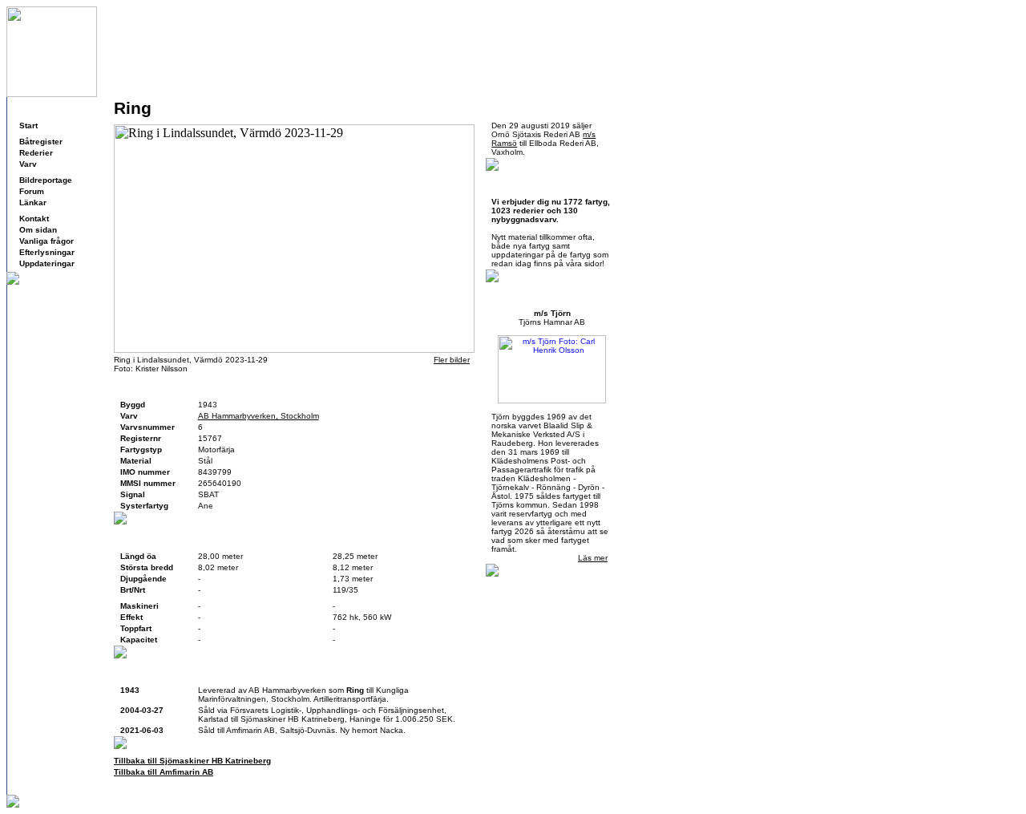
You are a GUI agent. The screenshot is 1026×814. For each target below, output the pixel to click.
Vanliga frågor (46, 241)
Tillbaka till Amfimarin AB (163, 771)
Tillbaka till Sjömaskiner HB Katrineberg (192, 760)
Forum (31, 191)
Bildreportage (45, 180)
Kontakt (34, 218)
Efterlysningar (47, 252)
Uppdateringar (47, 263)
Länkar (32, 202)
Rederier (36, 152)
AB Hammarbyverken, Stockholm (258, 415)
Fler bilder (452, 359)
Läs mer (593, 557)
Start (28, 125)
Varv (28, 164)
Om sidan (38, 229)
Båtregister (41, 141)
